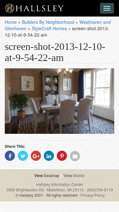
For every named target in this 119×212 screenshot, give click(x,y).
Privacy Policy (93, 195)
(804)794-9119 (100, 189)
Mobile (79, 175)
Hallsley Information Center (59, 184)
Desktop (51, 175)
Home (11, 22)
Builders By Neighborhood (48, 22)
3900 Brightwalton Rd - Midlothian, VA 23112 (45, 189)
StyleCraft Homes (49, 28)
